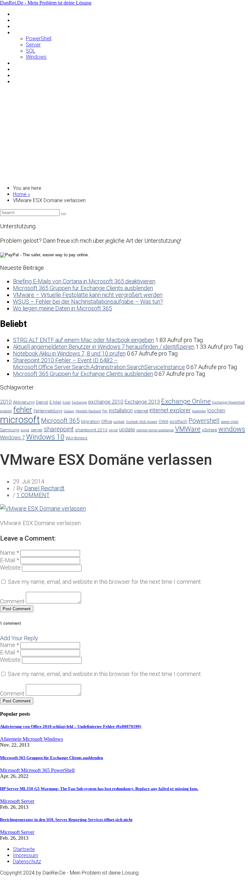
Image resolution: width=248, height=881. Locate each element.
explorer (6, 411)
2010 (6, 402)
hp (105, 410)
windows (231, 429)
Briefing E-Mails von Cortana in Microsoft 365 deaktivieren (84, 281)
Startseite (24, 849)
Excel (66, 402)
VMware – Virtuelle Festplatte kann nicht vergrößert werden (87, 294)
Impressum (25, 855)
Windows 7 (12, 438)
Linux (18, 26)
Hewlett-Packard (88, 411)
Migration (90, 421)
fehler (22, 409)
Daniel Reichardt (44, 488)
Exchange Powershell (228, 402)
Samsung (23, 69)
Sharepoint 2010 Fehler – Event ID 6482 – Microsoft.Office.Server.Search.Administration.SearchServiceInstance (99, 363)
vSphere (209, 429)
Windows (36, 57)
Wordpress (77, 437)
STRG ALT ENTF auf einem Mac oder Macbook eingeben (83, 340)
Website (10, 567)
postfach (178, 421)
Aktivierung (24, 402)
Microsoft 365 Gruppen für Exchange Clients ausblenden (83, 288)
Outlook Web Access (141, 422)
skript (113, 430)
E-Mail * (9, 560)
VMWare (22, 75)
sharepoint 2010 (91, 429)
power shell (229, 422)
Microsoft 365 (60, 421)
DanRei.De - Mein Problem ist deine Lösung (45, 2)
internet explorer (170, 410)
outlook (119, 422)
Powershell (204, 421)
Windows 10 (45, 437)
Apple (19, 20)
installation (121, 410)
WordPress (25, 81)
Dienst (42, 402)
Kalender (199, 411)
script (25, 430)
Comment (12, 601)
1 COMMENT (33, 495)
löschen (216, 410)
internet (141, 410)
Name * (9, 552)
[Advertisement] (124, 135)
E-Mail (55, 402)
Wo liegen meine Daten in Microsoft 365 (62, 308)
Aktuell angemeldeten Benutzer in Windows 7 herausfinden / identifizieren (103, 346)
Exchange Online (186, 401)
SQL (30, 51)
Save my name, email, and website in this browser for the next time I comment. (105, 581)
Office (106, 421)
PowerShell (38, 38)
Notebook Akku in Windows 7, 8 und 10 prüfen (69, 353)
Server (33, 45)
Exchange (79, 402)
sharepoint (59, 429)
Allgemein (24, 14)
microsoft (20, 419)
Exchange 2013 (142, 402)
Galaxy (69, 411)
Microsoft (24, 32)
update (127, 429)
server (37, 429)
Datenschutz (27, 861)
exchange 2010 (105, 402)
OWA (163, 421)
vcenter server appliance (155, 430)
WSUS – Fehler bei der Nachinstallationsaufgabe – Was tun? (88, 301)
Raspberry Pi (27, 63)
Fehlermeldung (48, 410)
